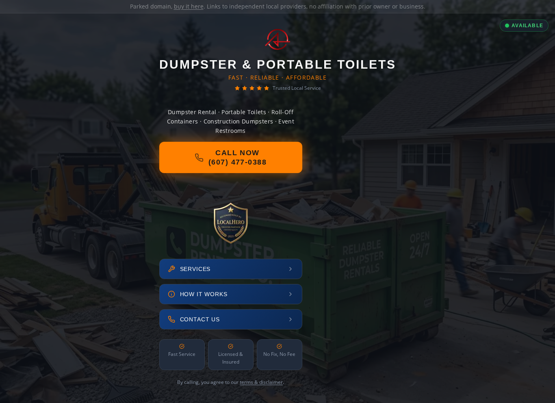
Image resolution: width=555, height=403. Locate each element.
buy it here (189, 6)
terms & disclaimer (261, 382)
